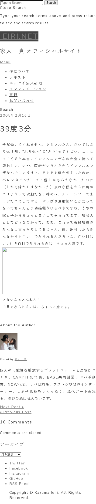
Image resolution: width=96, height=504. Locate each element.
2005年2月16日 (15, 115)
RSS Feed (19, 483)
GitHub (16, 478)
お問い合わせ (21, 100)
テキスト (17, 77)
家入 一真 (21, 359)
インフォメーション (27, 89)
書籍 (13, 95)
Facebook (18, 468)
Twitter (17, 463)
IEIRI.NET (19, 36)
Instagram (19, 473)
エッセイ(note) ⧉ (25, 83)
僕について (19, 71)
